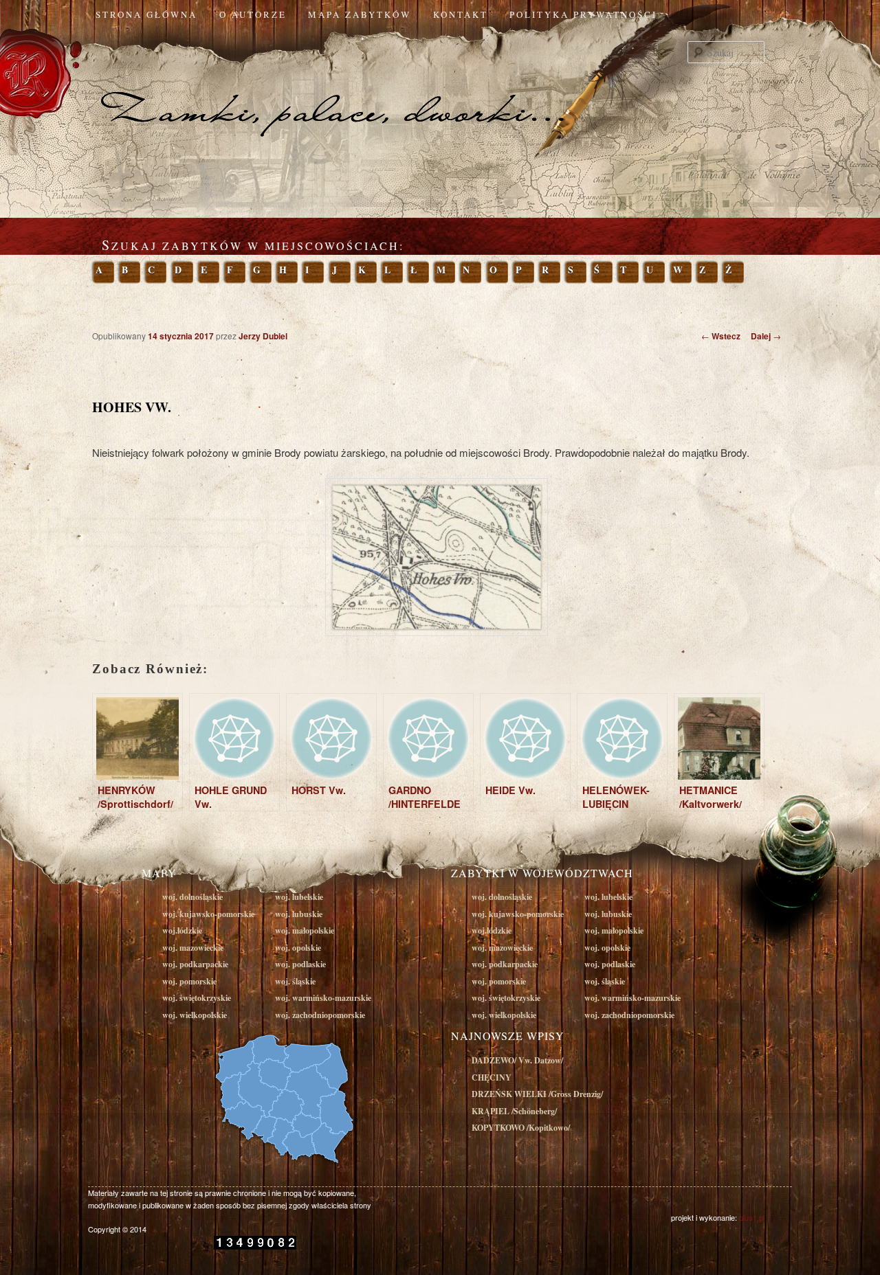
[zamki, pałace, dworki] (440, 85)
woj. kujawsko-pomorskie (208, 914)
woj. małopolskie (304, 930)
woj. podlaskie (300, 964)
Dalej (766, 336)
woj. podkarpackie (195, 964)
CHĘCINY (492, 1077)
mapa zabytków (359, 14)
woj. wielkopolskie (194, 1015)
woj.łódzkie (182, 930)
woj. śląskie (295, 981)
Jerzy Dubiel (263, 336)
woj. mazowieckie (192, 948)
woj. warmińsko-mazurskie (323, 998)
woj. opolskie (298, 948)
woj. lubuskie (298, 914)
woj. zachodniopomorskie (320, 1015)
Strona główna (146, 14)
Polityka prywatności (583, 14)
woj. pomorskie (189, 981)
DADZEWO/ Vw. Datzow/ (517, 1060)
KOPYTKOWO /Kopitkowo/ (521, 1127)
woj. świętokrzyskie (196, 998)
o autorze (253, 14)
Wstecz (720, 336)
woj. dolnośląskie (192, 897)
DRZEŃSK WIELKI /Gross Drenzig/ (537, 1094)
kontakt (460, 14)
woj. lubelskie (299, 897)
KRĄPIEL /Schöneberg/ (514, 1111)
